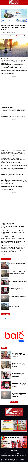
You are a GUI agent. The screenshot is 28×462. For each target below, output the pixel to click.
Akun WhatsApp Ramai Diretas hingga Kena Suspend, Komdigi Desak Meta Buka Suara (19, 355)
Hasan (5, 32)
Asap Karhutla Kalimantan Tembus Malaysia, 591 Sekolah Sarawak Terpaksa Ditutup (19, 395)
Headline (9, 23)
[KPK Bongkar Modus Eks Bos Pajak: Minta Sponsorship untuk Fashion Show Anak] (5, 290)
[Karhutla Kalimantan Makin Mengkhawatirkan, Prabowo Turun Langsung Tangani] (5, 281)
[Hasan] (2, 32)
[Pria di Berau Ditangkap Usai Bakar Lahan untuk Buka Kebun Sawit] (5, 306)
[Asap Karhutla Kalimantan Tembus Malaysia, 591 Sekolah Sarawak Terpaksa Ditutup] (5, 298)
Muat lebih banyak (13, 401)
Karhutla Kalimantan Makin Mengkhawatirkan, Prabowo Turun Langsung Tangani (18, 281)
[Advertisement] (14, 91)
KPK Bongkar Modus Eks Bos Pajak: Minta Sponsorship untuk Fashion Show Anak (19, 385)
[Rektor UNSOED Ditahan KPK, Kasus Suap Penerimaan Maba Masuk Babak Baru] (5, 273)
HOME (2, 23)
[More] (24, 35)
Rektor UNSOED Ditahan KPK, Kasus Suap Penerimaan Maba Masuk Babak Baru (19, 365)
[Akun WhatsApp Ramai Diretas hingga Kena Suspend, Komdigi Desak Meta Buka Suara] (5, 265)
